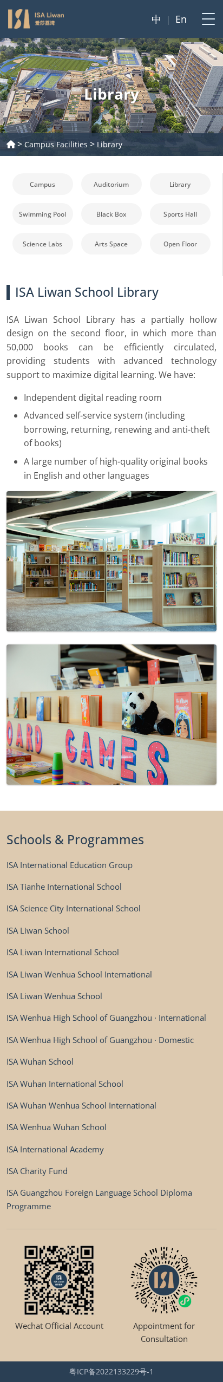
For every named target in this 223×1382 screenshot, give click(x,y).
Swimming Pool (42, 214)
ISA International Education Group (69, 864)
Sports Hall (180, 214)
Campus (42, 184)
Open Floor (180, 244)
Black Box (111, 214)
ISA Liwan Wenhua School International (79, 974)
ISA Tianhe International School (64, 886)
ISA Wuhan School (40, 1061)
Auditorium (111, 184)
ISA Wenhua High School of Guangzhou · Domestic (100, 1039)
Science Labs (42, 244)
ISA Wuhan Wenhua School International (81, 1105)
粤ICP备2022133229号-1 (111, 1371)
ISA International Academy (55, 1149)
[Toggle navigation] (205, 19)
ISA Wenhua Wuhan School (56, 1127)
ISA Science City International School (73, 908)
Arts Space (111, 244)
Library (180, 184)
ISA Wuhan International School (64, 1083)
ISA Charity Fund (37, 1170)
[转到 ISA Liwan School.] (10, 144)
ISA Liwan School (37, 930)
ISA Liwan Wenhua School (54, 995)
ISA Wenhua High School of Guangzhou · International (106, 1017)
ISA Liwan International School (62, 952)
